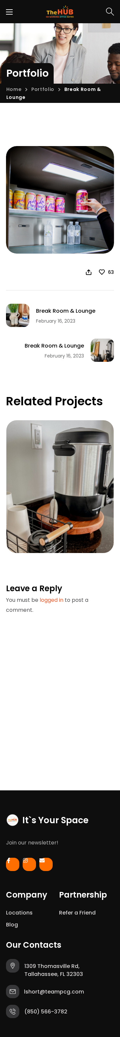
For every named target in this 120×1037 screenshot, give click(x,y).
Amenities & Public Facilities (58, 518)
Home (14, 89)
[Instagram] (29, 866)
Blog (12, 924)
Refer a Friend (77, 913)
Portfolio (42, 89)
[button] (110, 11)
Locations (19, 913)
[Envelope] (46, 866)
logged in (51, 600)
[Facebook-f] (12, 866)
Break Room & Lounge (53, 533)
